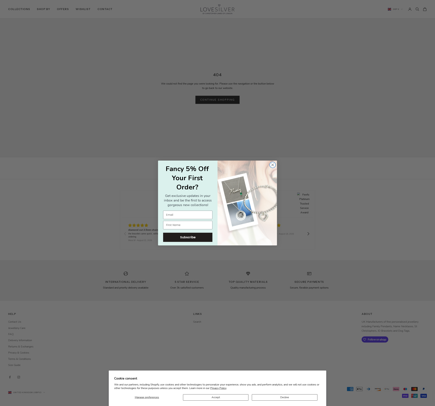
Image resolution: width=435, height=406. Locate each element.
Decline (284, 397)
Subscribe (188, 237)
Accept (216, 397)
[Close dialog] (273, 165)
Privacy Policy (218, 388)
